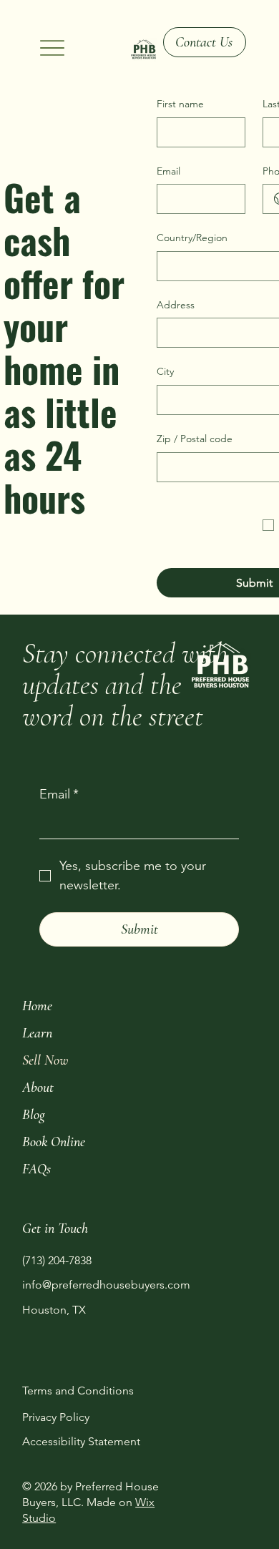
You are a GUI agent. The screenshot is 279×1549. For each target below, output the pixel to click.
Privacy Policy (55, 1417)
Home (37, 1006)
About (38, 1087)
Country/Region (192, 237)
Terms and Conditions (78, 1390)
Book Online (53, 1141)
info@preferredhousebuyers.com (106, 1284)
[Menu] (52, 48)
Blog (33, 1114)
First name (180, 103)
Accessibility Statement (81, 1441)
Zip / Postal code (194, 438)
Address (176, 304)
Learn (37, 1033)
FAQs (36, 1169)
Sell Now (45, 1060)
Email (168, 171)
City (165, 371)
